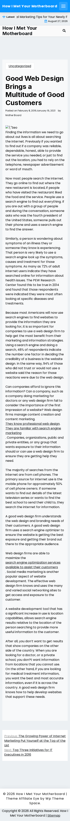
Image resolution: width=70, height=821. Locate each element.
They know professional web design (32, 423)
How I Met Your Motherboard (29, 6)
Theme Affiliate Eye (22, 798)
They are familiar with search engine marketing (33, 430)
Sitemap (53, 815)
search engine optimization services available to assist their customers (32, 564)
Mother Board (13, 115)
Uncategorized (20, 66)
